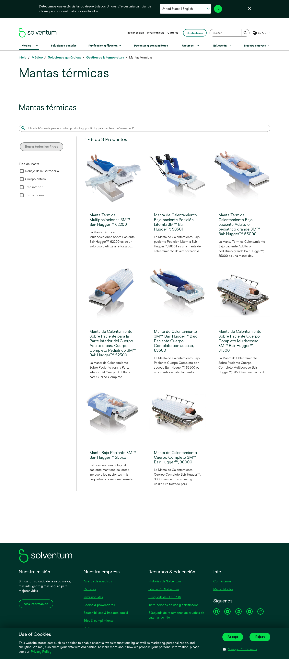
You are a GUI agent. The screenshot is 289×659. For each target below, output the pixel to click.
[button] (240, 649)
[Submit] (245, 32)
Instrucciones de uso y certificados (173, 605)
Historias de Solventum (164, 581)
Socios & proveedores (99, 605)
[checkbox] (21, 171)
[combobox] (229, 32)
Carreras (173, 32)
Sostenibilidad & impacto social (106, 613)
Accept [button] (232, 637)
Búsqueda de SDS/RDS (164, 597)
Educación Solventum (163, 589)
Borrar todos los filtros (41, 146)
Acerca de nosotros (98, 581)
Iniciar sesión (135, 32)
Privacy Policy (41, 652)
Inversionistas (155, 32)
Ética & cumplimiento (99, 620)
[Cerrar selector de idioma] (249, 8)
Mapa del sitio (223, 589)
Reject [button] (260, 637)
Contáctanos (222, 581)
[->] (218, 9)
